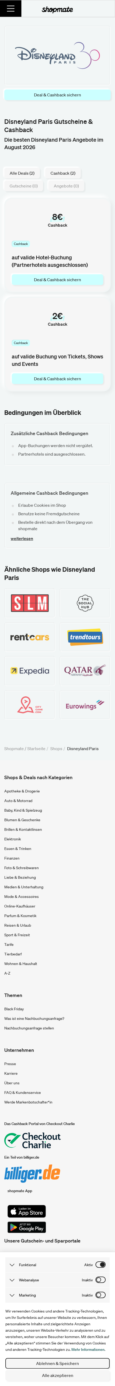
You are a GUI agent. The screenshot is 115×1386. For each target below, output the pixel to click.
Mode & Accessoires (21, 896)
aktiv (88, 1264)
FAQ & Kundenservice (22, 1092)
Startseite (36, 748)
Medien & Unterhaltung (23, 887)
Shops (56, 748)
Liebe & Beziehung (20, 877)
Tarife (9, 944)
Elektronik (12, 839)
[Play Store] (26, 1227)
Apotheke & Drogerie (22, 791)
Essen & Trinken (17, 848)
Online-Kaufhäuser (19, 906)
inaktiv (87, 1280)
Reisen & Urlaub (17, 925)
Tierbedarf (13, 954)
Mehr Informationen (88, 1349)
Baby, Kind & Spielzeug (23, 810)
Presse (10, 1063)
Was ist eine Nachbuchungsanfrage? (34, 1018)
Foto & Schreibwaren (21, 867)
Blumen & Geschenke (22, 819)
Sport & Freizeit (17, 935)
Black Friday (14, 1009)
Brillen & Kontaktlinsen (23, 829)
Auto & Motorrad (18, 800)
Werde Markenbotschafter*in (28, 1102)
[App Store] (26, 1211)
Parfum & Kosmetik (20, 915)
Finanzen (12, 858)
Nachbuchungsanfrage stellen (29, 1028)
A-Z (7, 973)
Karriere (11, 1073)
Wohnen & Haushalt (20, 963)
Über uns (12, 1083)
